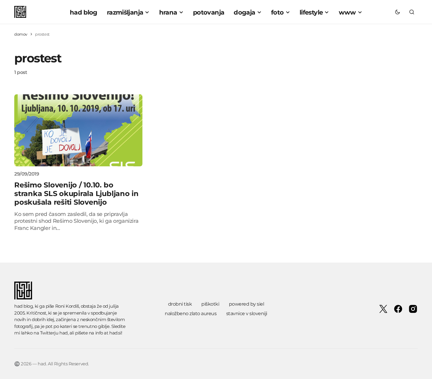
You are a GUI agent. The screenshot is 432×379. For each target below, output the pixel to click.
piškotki (210, 304)
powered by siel (246, 304)
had (63, 333)
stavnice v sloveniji (246, 313)
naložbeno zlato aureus (190, 313)
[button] (397, 12)
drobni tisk (180, 304)
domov (20, 34)
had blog (23, 306)
